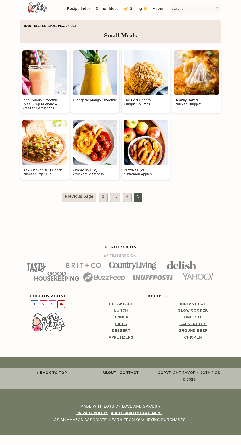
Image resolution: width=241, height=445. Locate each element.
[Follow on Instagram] (52, 304)
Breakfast (121, 304)
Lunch (121, 310)
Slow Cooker (193, 310)
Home (28, 25)
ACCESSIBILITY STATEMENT (136, 413)
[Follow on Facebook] (34, 304)
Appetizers (121, 337)
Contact (129, 373)
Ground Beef (192, 330)
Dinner (121, 317)
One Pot (193, 317)
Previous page (79, 196)
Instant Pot (193, 304)
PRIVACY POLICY (92, 413)
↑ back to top (52, 373)
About (109, 373)
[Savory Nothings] (37, 12)
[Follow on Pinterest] (43, 304)
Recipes (40, 25)
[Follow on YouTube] (61, 304)
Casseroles (193, 324)
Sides (121, 324)
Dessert (121, 330)
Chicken (193, 337)
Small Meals (57, 25)
